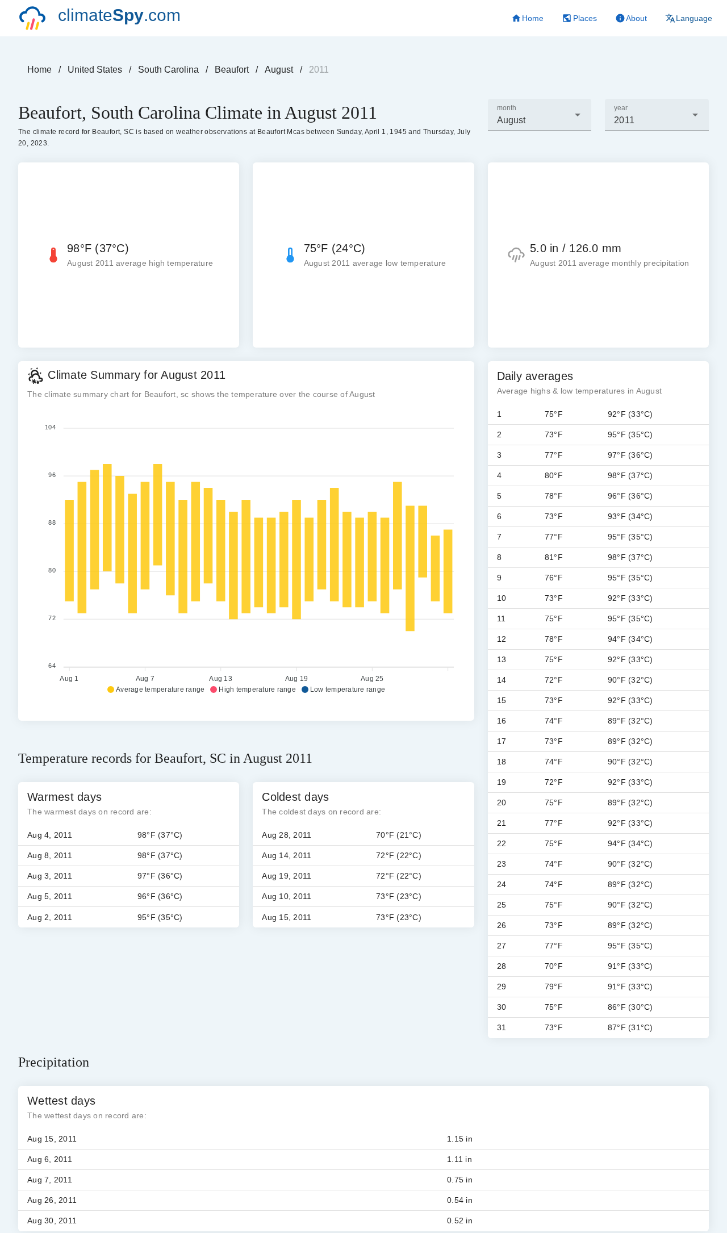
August (279, 69)
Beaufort (232, 69)
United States (95, 69)
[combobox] (540, 115)
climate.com (119, 15)
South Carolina (168, 69)
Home (39, 69)
